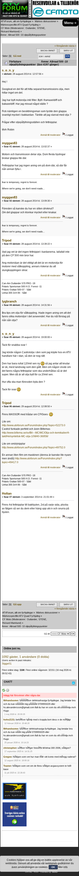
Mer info (63, 867)
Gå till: (47, 634)
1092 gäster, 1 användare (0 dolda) (25, 656)
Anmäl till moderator (50, 135)
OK (53, 867)
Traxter (7, 766)
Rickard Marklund (10, 31)
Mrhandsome (10, 700)
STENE (41, 28)
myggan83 (9, 143)
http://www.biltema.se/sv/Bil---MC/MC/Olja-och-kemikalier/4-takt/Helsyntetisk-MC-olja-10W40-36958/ (36, 434)
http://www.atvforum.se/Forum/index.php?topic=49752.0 (33, 447)
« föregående (61, 46)
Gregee (7, 756)
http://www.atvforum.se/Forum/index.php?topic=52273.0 (33, 425)
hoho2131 (8, 719)
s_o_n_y (8, 70)
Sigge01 (7, 663)
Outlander (30, 28)
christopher (9, 748)
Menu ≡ (70, 23)
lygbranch (9, 301)
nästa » (72, 46)
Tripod (6, 240)
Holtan (7, 493)
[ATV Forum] (16, 16)
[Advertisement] (39, 561)
